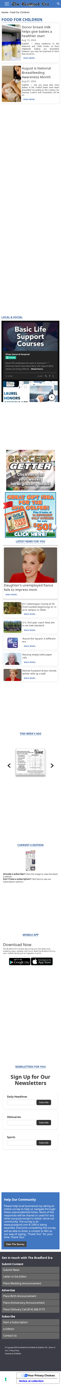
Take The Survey (15, 1244)
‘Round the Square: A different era (38, 640)
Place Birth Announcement (19, 1296)
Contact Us (10, 1335)
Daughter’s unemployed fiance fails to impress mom (28, 587)
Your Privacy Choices (41, 1375)
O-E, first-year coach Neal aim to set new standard (38, 624)
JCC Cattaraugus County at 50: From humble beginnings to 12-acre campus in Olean (39, 606)
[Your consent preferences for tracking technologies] (6, 1379)
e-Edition (8, 1329)
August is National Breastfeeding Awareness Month (36, 72)
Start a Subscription (15, 1322)
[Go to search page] (58, 3)
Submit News (11, 1270)
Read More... (29, 58)
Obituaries (14, 1117)
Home (5, 12)
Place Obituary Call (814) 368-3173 (24, 1309)
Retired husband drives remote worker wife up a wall (39, 672)
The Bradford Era (24, 1347)
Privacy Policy (14, 1351)
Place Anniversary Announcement (24, 1302)
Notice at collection (31, 1381)
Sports (11, 1137)
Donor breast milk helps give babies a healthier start (37, 31)
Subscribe (43, 1102)
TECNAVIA (17, 1354)
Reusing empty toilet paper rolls (37, 656)
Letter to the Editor (15, 1276)
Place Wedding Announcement (22, 1283)
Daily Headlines (17, 1096)
